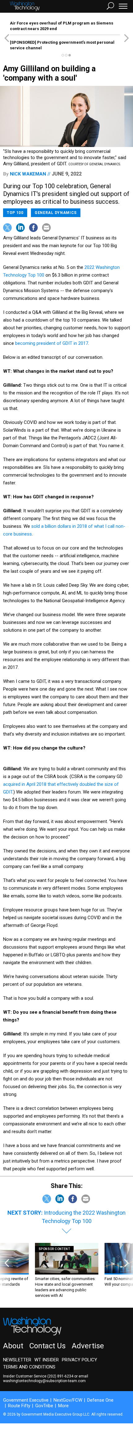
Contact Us (47, 1345)
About (13, 1345)
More (63, 1405)
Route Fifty (19, 1405)
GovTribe (44, 1405)
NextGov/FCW (68, 1400)
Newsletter (17, 1360)
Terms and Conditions (29, 1367)
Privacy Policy (79, 1360)
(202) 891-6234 (60, 1376)
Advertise (88, 1345)
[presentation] (6, 1270)
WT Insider (46, 1360)
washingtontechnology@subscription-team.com (44, 1381)
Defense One (100, 1400)
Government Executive (26, 1400)
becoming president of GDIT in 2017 (51, 343)
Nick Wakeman (28, 174)
